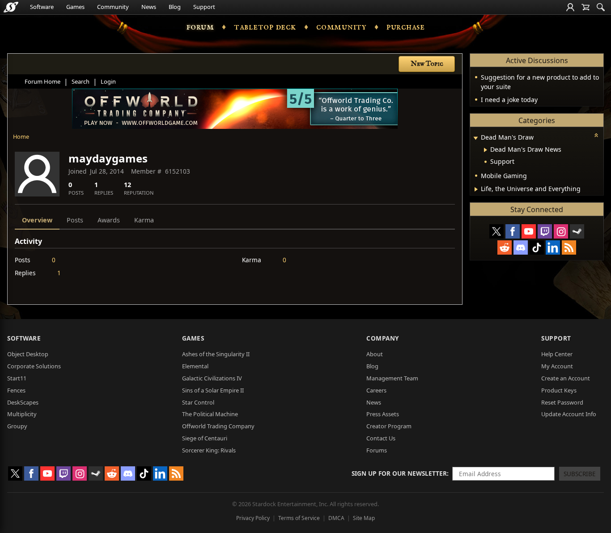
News (148, 7)
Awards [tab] (109, 220)
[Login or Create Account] (570, 7)
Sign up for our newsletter (399, 473)
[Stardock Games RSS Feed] (569, 247)
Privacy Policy (253, 518)
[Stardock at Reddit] (504, 247)
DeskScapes (22, 402)
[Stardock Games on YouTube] (529, 231)
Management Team (392, 378)
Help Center (557, 354)
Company (382, 338)
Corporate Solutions (34, 366)
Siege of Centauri (204, 438)
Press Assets (382, 414)
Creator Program (389, 426)
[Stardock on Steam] (577, 231)
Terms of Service (299, 518)
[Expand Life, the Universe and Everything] (476, 189)
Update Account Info (568, 414)
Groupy (17, 426)
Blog (175, 7)
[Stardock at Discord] (521, 247)
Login (108, 81)
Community (113, 7)
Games (75, 7)
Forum (200, 27)
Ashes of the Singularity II (216, 354)
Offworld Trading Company (218, 426)
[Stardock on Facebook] (513, 231)
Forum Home (42, 81)
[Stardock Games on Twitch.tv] (545, 231)
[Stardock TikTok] (537, 247)
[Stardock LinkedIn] (553, 247)
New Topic (427, 64)
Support (204, 7)
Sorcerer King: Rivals (209, 450)
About (374, 354)
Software (42, 7)
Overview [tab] (37, 220)
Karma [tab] (144, 220)
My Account (557, 366)
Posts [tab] (75, 220)
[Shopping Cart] (585, 7)
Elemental (195, 366)
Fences (16, 390)
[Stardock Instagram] (561, 231)
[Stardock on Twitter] (496, 231)
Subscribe (580, 473)
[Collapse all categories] (596, 135)
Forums (376, 450)
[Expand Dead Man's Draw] (475, 138)
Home (21, 136)
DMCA (336, 518)
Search (80, 81)
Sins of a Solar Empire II (213, 390)
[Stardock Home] (11, 7)
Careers (376, 390)
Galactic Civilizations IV (212, 378)
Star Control (198, 402)
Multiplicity (22, 414)
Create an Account (565, 378)
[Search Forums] (600, 7)
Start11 (16, 378)
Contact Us (380, 438)
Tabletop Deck (265, 27)
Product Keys (559, 390)
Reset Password (562, 402)
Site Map (364, 518)
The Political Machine (210, 414)
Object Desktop (27, 354)
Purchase (405, 27)
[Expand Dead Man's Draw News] (485, 150)
